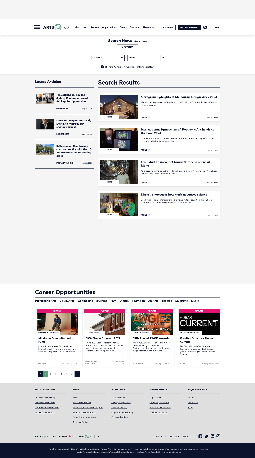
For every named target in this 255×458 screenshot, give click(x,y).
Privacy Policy (160, 436)
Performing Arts (45, 300)
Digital (124, 300)
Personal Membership (45, 402)
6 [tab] (71, 374)
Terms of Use (174, 436)
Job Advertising (118, 397)
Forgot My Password (159, 402)
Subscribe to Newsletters (84, 417)
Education (135, 27)
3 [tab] (56, 374)
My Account (155, 397)
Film (113, 300)
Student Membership (44, 412)
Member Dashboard (159, 412)
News (85, 27)
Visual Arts (67, 300)
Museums (181, 300)
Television (138, 300)
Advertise (127, 47)
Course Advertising (119, 417)
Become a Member (189, 27)
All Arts (153, 300)
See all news (140, 41)
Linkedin (212, 436)
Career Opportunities (65, 292)
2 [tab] (50, 374)
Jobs (76, 27)
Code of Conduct (189, 436)
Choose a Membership (45, 397)
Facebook (200, 436)
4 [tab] (61, 374)
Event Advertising (119, 407)
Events (123, 27)
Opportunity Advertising (122, 412)
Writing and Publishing (92, 300)
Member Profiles (80, 422)
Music (195, 300)
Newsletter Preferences (160, 407)
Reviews (95, 27)
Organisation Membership (47, 407)
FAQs (190, 407)
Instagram (218, 436)
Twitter (206, 436)
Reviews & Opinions (82, 402)
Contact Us (193, 402)
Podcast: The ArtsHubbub (84, 412)
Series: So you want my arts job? (88, 407)
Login (216, 27)
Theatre (167, 300)
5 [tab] (66, 374)
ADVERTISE (167, 27)
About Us (192, 397)
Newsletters (149, 27)
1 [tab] (45, 374)
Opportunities (109, 27)
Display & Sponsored (121, 402)
